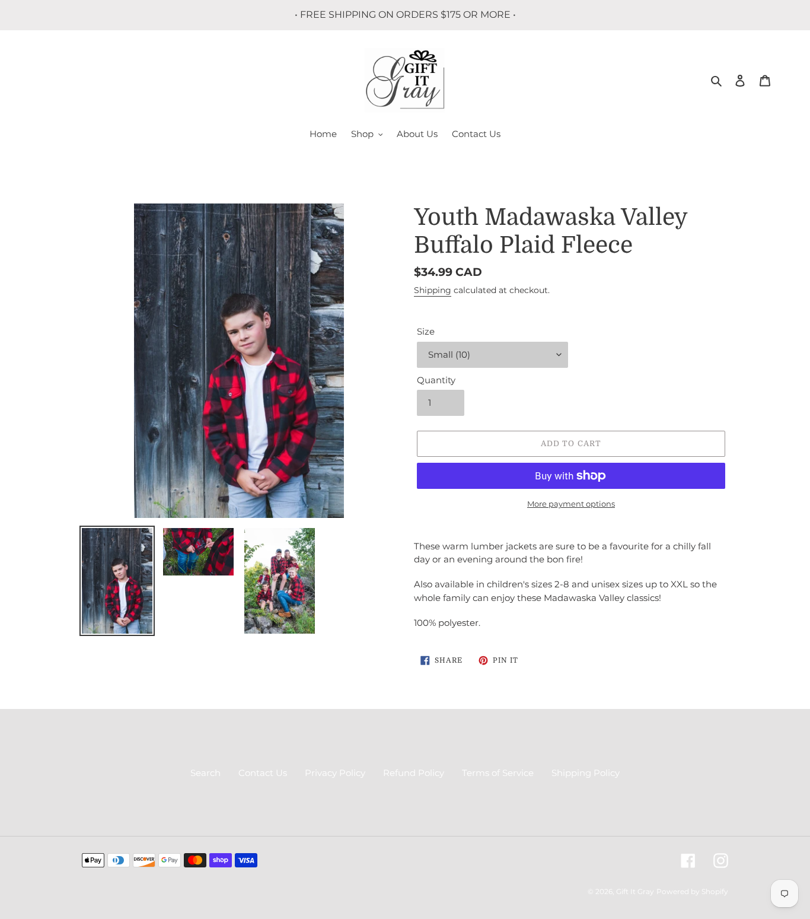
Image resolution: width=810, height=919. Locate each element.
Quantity (436, 380)
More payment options (571, 503)
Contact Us (262, 772)
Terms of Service (498, 772)
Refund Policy (413, 772)
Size (426, 331)
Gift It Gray (635, 891)
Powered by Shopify (692, 891)
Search (205, 772)
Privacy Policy (335, 772)
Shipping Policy (585, 772)
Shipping (432, 290)
